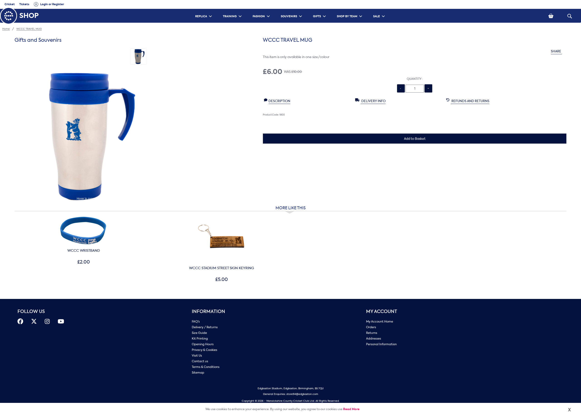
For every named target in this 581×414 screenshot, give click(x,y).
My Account (381, 311)
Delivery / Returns (205, 327)
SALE (379, 10)
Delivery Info (373, 101)
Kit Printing (200, 338)
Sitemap (198, 373)
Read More (351, 409)
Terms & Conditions (205, 367)
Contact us (200, 361)
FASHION (261, 10)
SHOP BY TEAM (350, 10)
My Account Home (379, 321)
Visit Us (197, 355)
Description (279, 101)
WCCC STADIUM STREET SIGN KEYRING (221, 268)
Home (6, 29)
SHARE (556, 51)
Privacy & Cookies (204, 350)
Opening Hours (203, 344)
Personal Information (381, 344)
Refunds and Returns (470, 101)
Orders (371, 327)
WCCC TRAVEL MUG (29, 29)
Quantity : (415, 79)
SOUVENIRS (291, 10)
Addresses (373, 338)
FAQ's (196, 321)
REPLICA (204, 10)
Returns (371, 333)
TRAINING (233, 10)
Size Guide (199, 333)
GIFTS (320, 10)
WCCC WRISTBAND (83, 250)
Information (208, 311)
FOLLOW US (31, 311)
